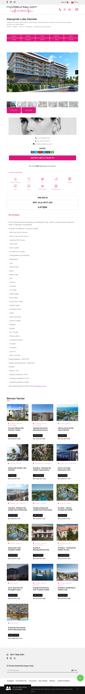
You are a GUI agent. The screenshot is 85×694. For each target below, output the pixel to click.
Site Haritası (42, 681)
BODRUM (56, 36)
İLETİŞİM (42, 207)
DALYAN (71, 39)
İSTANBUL (28, 36)
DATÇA (56, 39)
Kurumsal (32, 681)
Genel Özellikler (15, 172)
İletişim (52, 681)
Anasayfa (10, 681)
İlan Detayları (14, 215)
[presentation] (8, 72)
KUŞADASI (28, 39)
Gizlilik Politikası (63, 681)
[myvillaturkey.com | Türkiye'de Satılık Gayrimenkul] (22, 9)
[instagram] (11, 2)
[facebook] (7, 2)
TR (75, 2)
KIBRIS (71, 36)
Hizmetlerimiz (21, 681)
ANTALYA (14, 36)
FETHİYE (42, 39)
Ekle (75, 670)
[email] (48, 152)
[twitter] (36, 152)
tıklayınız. (32, 691)
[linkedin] (44, 152)
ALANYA (14, 39)
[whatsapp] (15, 2)
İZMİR (42, 36)
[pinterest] (40, 152)
